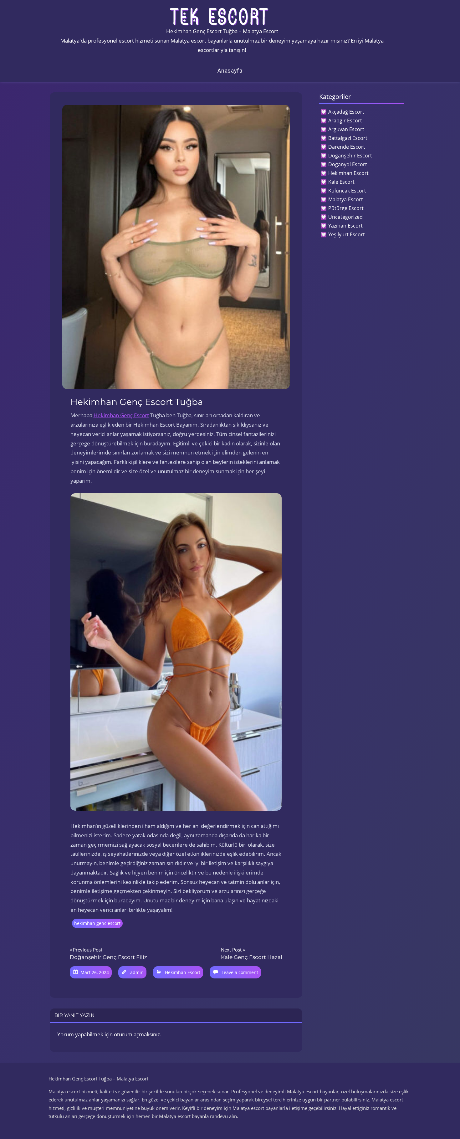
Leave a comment (240, 972)
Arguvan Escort (346, 129)
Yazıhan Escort (345, 225)
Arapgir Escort (345, 120)
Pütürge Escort (346, 208)
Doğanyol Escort (347, 164)
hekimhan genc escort (97, 923)
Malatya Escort (345, 199)
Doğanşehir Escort (350, 155)
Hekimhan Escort (182, 972)
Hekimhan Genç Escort (121, 415)
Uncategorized (345, 216)
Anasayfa (230, 70)
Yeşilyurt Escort (346, 234)
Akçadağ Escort (346, 111)
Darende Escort (346, 146)
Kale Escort (341, 181)
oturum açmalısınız (137, 1034)
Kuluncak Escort (347, 190)
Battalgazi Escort (347, 138)
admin (137, 972)
